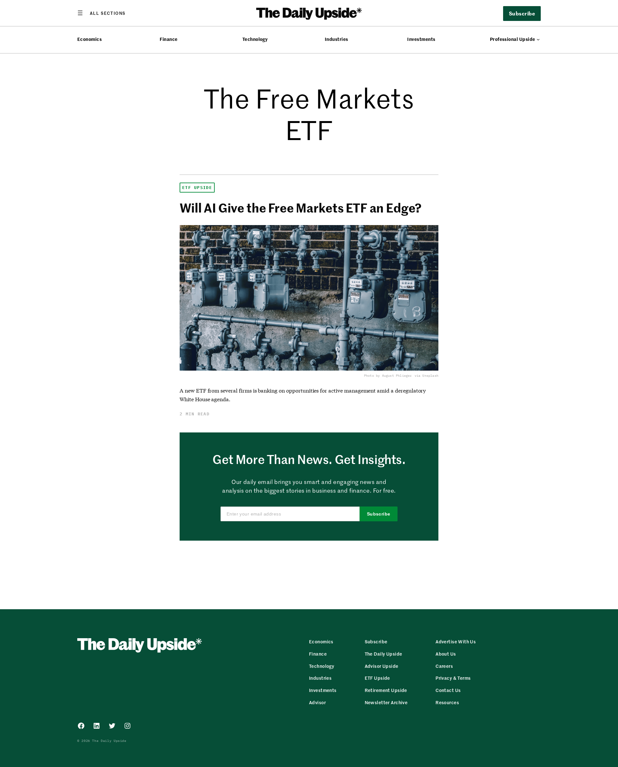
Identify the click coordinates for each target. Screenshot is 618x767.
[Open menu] (101, 13)
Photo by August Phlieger (388, 376)
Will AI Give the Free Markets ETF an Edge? (300, 207)
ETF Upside (197, 187)
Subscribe (378, 513)
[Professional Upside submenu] (538, 39)
